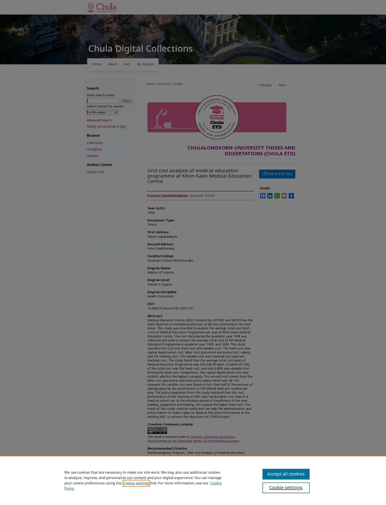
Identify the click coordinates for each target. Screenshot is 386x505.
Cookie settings (136, 483)
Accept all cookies (286, 474)
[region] (193, 480)
